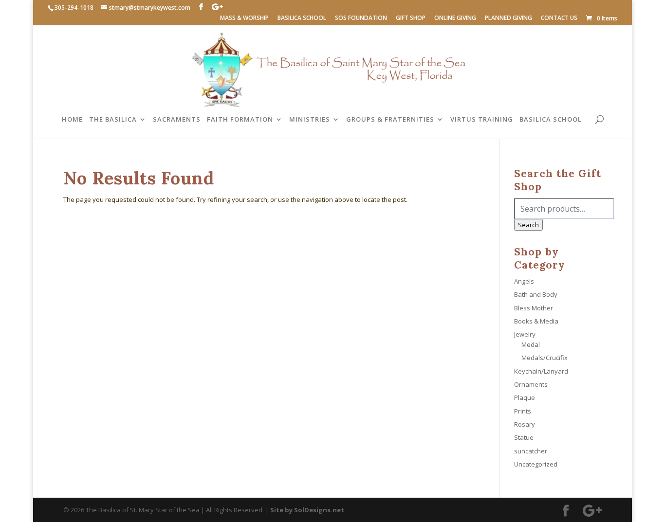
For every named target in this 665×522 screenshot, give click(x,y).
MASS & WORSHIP (244, 18)
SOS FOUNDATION (361, 18)
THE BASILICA (113, 120)
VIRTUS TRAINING (481, 120)
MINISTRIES (309, 120)
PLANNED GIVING (508, 18)
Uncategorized (535, 464)
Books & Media (536, 321)
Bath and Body (535, 294)
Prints (522, 411)
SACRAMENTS (177, 120)
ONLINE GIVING (455, 18)
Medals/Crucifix (544, 357)
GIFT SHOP (410, 18)
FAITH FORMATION (240, 120)
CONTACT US (559, 18)
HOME (72, 120)
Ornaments (531, 384)
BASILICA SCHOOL (301, 18)
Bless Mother (533, 308)
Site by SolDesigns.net (307, 509)
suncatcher (530, 451)
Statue (524, 437)
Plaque (524, 397)
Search (528, 224)
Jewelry (525, 334)
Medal (530, 344)
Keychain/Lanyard (541, 371)
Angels (524, 281)
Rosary (524, 424)
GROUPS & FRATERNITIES (390, 120)
